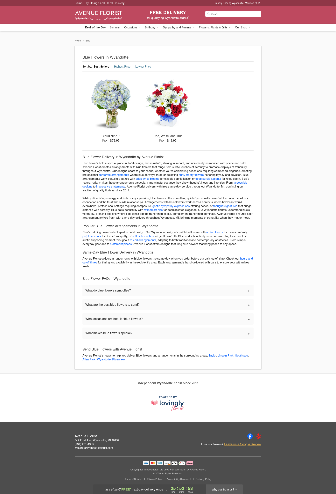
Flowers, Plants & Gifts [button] (213, 27)
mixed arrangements (143, 240)
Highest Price (122, 66)
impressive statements (110, 186)
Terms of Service (133, 479)
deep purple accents (208, 178)
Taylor (212, 355)
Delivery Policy (204, 479)
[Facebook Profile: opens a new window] (250, 436)
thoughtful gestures (225, 206)
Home (78, 40)
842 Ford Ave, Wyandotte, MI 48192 (97, 440)
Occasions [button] (131, 27)
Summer (115, 27)
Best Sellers (101, 66)
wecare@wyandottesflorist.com (94, 448)
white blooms (214, 232)
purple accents (91, 236)
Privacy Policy (154, 479)
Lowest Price (143, 66)
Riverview (118, 359)
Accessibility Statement (179, 479)
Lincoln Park (226, 355)
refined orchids (153, 210)
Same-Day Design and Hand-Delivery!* (101, 3)
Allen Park (88, 359)
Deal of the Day (95, 27)
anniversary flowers (191, 175)
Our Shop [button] (241, 27)
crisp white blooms (147, 178)
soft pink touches (143, 236)
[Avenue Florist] (103, 15)
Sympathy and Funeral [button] (177, 27)
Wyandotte (104, 359)
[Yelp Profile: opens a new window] (258, 436)
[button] (325, 477)
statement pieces (121, 244)
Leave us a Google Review (242, 444)
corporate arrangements (114, 175)
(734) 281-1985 (84, 444)
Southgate (241, 355)
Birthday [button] (150, 27)
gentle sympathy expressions (171, 206)
